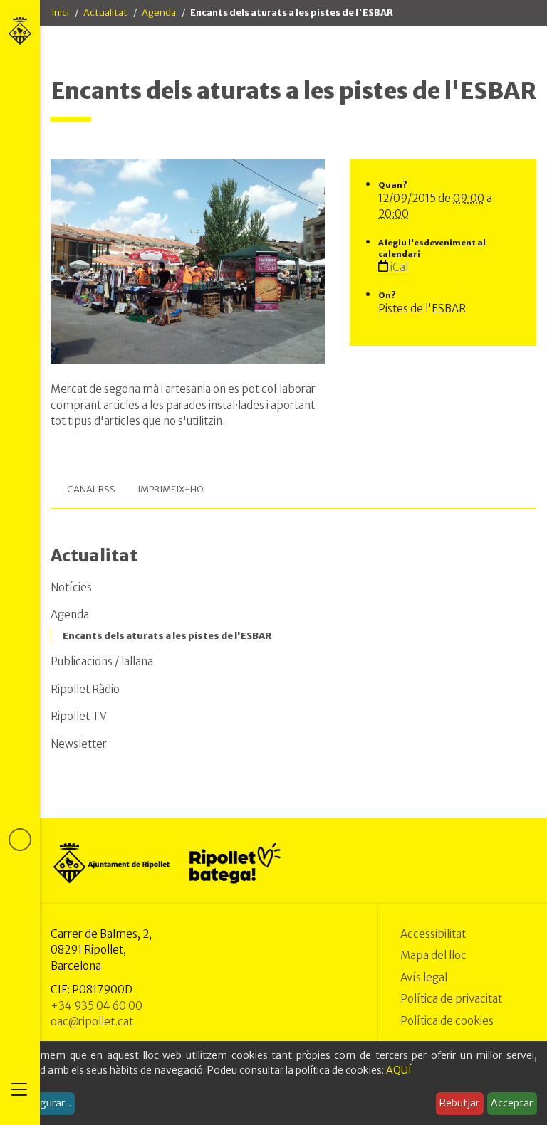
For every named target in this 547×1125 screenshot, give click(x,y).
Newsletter (79, 744)
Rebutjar (459, 1103)
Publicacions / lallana (102, 661)
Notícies (71, 587)
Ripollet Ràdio (85, 689)
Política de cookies (447, 1021)
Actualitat (105, 12)
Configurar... (42, 1103)
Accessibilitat (433, 934)
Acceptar (512, 1103)
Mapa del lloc (433, 955)
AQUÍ (399, 1070)
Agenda (159, 12)
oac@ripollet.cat (92, 1021)
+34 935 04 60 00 (96, 1006)
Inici (60, 12)
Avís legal (423, 977)
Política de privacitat (451, 998)
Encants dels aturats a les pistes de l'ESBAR (167, 636)
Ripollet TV (79, 716)
